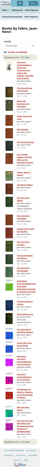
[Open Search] (20, 3)
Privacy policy (31, 450)
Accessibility (32, 455)
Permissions (8, 455)
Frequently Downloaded (12, 17)
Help (26, 460)
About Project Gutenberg (14, 450)
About (5, 10)
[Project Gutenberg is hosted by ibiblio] (20, 466)
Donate (33, 3)
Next (27, 57)
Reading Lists (17, 10)
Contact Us (17, 460)
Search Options (31, 10)
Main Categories (31, 17)
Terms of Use (20, 455)
